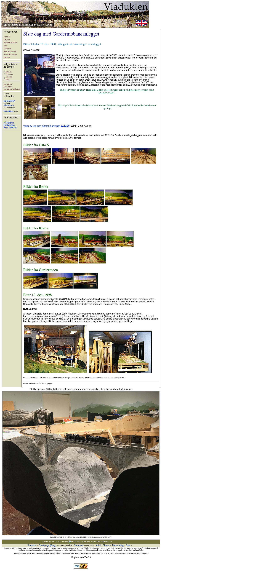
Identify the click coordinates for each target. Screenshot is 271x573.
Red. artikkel (10, 127)
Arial (98, 545)
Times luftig (117, 545)
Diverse (9, 77)
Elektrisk (7, 40)
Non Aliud (8, 111)
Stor (128, 545)
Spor (5, 45)
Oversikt (9, 74)
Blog (7, 79)
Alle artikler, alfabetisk (12, 89)
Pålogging (9, 122)
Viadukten (9, 105)
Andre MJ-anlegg (10, 54)
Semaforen (9, 101)
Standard (78, 545)
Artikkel (8, 72)
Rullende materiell (10, 42)
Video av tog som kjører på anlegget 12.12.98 (46, 126)
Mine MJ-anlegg (10, 51)
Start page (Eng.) (47, 545)
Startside (31, 545)
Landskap (7, 48)
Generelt (7, 37)
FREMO (7, 57)
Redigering (9, 125)
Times (106, 545)
